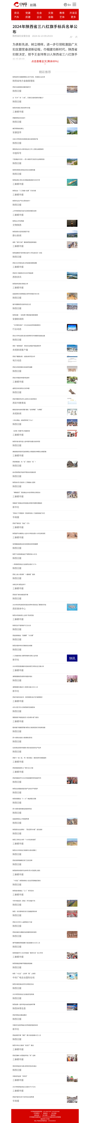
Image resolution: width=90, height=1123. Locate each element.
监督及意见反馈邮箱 (55, 1117)
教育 (62, 13)
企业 (39, 17)
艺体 (62, 17)
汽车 (16, 17)
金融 (50, 17)
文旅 (50, 13)
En (69, 4)
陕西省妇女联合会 (21, 35)
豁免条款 (36, 1115)
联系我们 (53, 1115)
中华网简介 (37, 1113)
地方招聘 (45, 1115)
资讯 (16, 13)
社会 (39, 13)
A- (76, 37)
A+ (71, 37)
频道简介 (45, 1113)
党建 (27, 13)
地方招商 (53, 1113)
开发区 (73, 13)
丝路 (33, 4)
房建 (27, 17)
